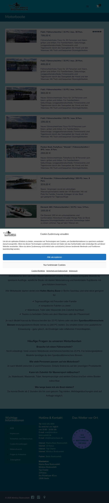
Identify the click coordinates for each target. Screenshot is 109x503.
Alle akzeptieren (54, 257)
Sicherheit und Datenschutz (57, 271)
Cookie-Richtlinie (38, 271)
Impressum (73, 271)
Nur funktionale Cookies (54, 265)
